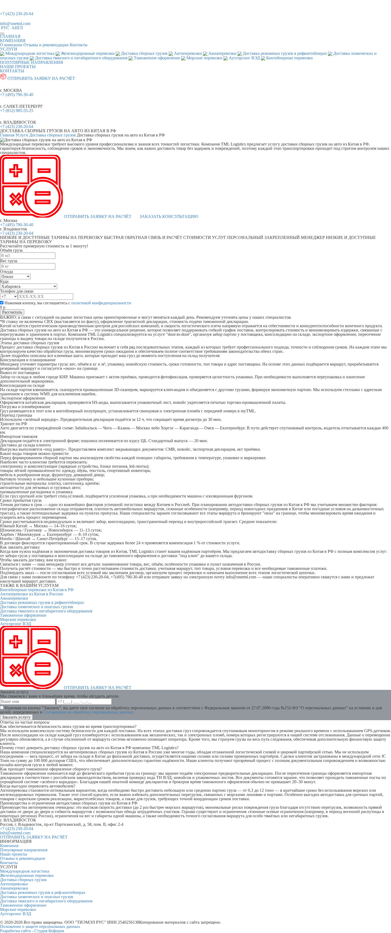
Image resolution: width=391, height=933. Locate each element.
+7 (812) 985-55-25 (16, 110)
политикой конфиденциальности (101, 303)
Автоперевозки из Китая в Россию (31, 594)
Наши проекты (13, 854)
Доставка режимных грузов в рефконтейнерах (42, 602)
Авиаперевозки (14, 598)
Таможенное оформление (23, 615)
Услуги (21, 135)
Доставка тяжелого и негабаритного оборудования (46, 611)
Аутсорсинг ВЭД (15, 623)
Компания (9, 845)
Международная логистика (24, 871)
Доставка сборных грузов (52, 135)
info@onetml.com (15, 23)
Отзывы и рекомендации (46, 45)
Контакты (79, 45)
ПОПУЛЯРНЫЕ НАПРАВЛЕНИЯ (31, 62)
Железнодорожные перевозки (27, 875)
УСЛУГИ (8, 49)
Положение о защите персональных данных (40, 926)
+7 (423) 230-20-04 (16, 13)
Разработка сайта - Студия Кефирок (32, 930)
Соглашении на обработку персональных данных (88, 712)
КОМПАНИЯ (13, 40)
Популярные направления (23, 850)
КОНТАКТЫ (12, 71)
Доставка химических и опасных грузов (36, 606)
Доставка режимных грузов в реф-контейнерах (42, 892)
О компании (11, 45)
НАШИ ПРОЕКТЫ (18, 66)
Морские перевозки (18, 619)
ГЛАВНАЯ (10, 36)
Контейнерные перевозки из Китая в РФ (37, 589)
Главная (7, 135)
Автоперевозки (14, 884)
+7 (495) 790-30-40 (16, 94)
